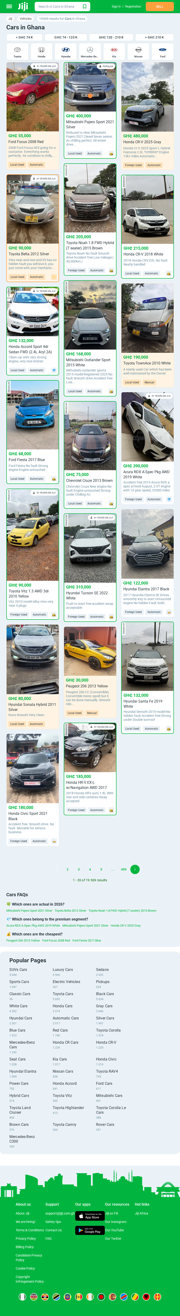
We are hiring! (25, 1222)
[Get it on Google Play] (90, 1231)
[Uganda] (45, 1297)
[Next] (135, 869)
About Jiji (22, 1213)
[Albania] (146, 1297)
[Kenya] (34, 1297)
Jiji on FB (111, 1213)
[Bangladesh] (101, 1297)
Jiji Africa (141, 1213)
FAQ (48, 1238)
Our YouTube (114, 1230)
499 (124, 869)
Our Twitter (113, 1238)
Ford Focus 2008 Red (56, 940)
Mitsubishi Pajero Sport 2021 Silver (29, 910)
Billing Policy (25, 1247)
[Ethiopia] (67, 1297)
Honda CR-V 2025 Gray (126, 925)
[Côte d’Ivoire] (90, 1297)
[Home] (23, 6)
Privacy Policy (26, 1238)
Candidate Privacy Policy (29, 1257)
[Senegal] (78, 1297)
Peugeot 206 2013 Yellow (23, 940)
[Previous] (45, 869)
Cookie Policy (25, 1268)
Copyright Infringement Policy (30, 1279)
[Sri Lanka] (112, 1297)
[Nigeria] (22, 1297)
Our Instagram (115, 1222)
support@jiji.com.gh (60, 1213)
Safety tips (53, 1222)
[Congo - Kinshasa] (124, 1297)
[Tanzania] (56, 1297)
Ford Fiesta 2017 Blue (86, 940)
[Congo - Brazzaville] (135, 1297)
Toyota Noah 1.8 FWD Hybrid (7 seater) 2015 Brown (122, 910)
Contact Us (53, 1230)
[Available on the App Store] (90, 1216)
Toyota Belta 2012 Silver (70, 910)
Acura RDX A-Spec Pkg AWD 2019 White (33, 925)
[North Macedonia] (157, 1297)
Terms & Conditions (30, 1230)
